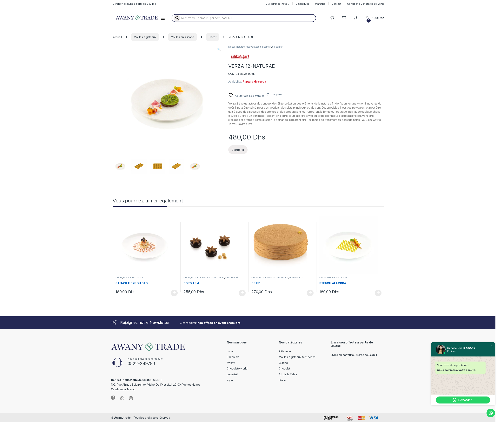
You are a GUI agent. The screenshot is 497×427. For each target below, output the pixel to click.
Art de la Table (288, 374)
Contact (336, 3)
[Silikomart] (240, 57)
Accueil (117, 37)
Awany (231, 362)
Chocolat (284, 368)
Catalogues (302, 3)
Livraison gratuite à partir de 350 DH (134, 3)
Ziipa (230, 380)
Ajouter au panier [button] (173, 293)
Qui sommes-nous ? (277, 3)
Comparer (277, 94)
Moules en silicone (182, 37)
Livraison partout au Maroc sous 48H (354, 354)
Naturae (240, 46)
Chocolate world (237, 368)
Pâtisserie (285, 351)
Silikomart (277, 46)
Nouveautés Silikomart (258, 46)
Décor (212, 37)
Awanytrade (122, 417)
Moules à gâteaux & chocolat (297, 357)
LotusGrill (232, 374)
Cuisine (283, 362)
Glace (282, 380)
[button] (219, 49)
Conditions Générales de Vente (365, 3)
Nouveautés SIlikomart (211, 277)
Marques (320, 3)
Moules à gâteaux (145, 37)
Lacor (230, 351)
